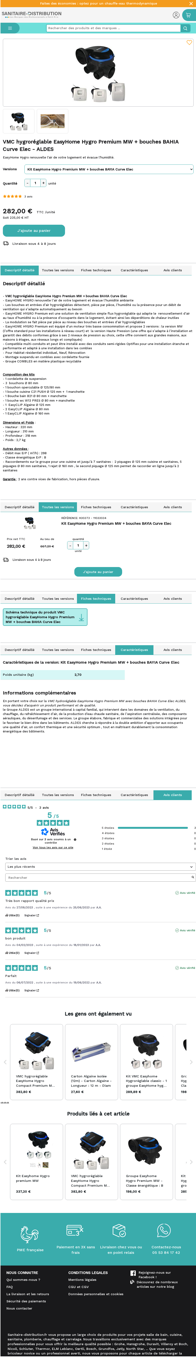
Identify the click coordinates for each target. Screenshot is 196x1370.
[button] (5, 1062)
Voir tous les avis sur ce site (53, 847)
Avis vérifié (187, 893)
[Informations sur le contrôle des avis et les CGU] (75, 839)
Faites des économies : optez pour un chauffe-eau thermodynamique (98, 3)
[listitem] (36, 1062)
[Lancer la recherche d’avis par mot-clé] (193, 877)
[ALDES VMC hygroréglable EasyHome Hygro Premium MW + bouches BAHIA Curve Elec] (98, 72)
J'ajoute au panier (33, 230)
